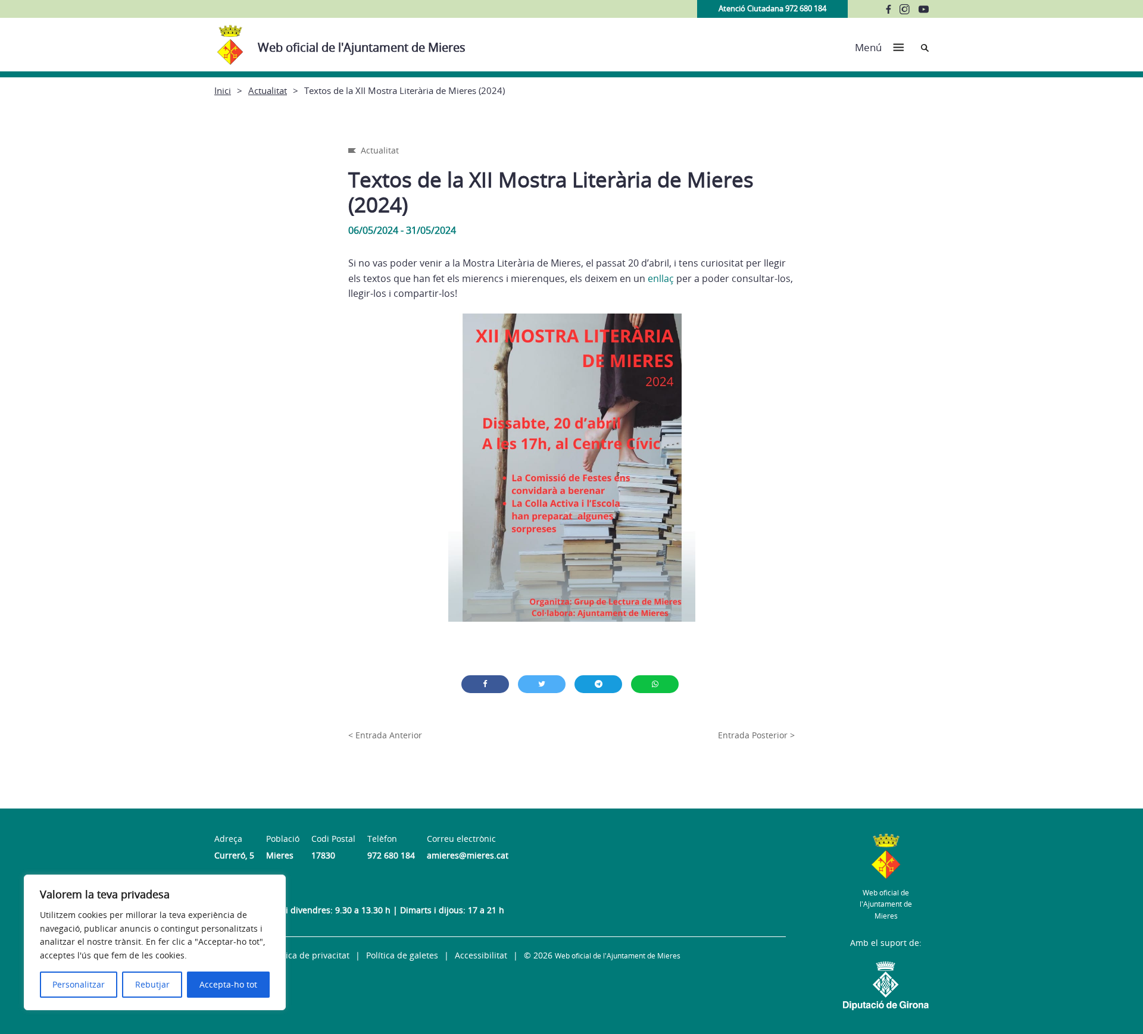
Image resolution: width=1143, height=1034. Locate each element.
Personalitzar (78, 984)
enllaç (661, 278)
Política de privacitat (308, 955)
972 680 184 (391, 855)
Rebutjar (152, 984)
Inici (222, 90)
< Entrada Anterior (385, 735)
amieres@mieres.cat (467, 855)
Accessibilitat (481, 955)
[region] (155, 942)
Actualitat (267, 90)
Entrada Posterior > (756, 735)
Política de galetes (402, 955)
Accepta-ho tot (228, 984)
